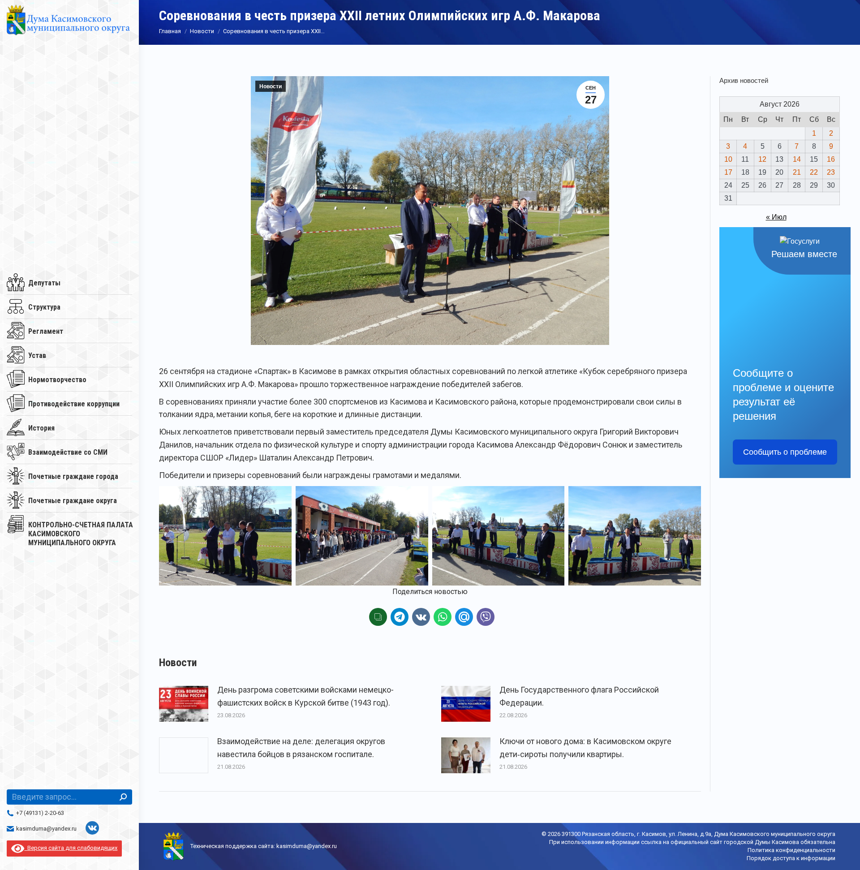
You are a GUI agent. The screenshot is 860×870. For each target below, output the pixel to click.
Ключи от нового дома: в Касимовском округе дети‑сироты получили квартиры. (585, 747)
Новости (270, 86)
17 (728, 172)
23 (831, 172)
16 (831, 159)
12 (762, 159)
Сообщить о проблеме (785, 452)
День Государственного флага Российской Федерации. (579, 696)
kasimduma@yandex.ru (46, 828)
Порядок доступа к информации (791, 858)
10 (728, 159)
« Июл (776, 217)
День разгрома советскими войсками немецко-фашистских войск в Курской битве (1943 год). (305, 696)
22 (814, 172)
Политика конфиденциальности (791, 850)
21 (797, 172)
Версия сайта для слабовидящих (70, 847)
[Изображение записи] (183, 704)
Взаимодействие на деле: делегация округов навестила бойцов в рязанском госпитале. (301, 747)
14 (797, 159)
